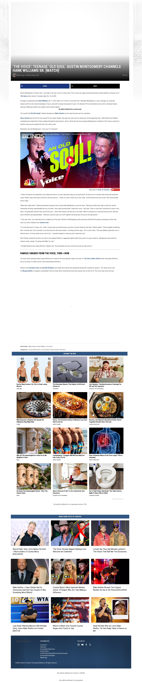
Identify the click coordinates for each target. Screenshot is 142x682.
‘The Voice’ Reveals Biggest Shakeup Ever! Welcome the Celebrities (69, 550)
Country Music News (34, 349)
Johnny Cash (44, 222)
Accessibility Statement (47, 649)
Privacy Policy (44, 651)
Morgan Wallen (28, 271)
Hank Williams (41, 346)
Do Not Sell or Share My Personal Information (54, 653)
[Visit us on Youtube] (83, 644)
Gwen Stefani (24, 118)
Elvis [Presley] (35, 113)
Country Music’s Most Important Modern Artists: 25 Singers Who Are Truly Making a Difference (69, 590)
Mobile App (43, 657)
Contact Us (43, 645)
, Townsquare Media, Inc (38, 663)
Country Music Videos (47, 349)
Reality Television (60, 349)
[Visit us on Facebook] (87, 644)
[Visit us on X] (91, 644)
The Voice (23, 96)
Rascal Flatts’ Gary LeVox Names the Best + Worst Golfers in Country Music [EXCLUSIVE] (29, 551)
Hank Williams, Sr (44, 101)
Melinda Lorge (20, 75)
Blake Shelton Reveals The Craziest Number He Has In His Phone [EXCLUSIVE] (110, 588)
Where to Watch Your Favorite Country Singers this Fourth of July (68, 627)
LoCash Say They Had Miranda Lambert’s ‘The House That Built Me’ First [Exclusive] (109, 550)
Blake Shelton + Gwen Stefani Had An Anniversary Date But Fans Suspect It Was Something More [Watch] (29, 590)
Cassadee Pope (33, 268)
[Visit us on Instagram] (79, 644)
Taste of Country (103, 190)
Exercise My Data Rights (47, 655)
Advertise (43, 647)
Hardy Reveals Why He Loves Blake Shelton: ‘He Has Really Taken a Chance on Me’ (110, 628)
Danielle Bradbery (48, 268)
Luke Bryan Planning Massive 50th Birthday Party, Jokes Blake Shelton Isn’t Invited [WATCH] (30, 628)
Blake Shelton (59, 113)
